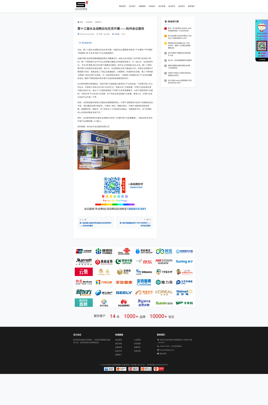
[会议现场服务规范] (109, 369)
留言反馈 (163, 353)
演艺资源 (118, 343)
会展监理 (118, 347)
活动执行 (152, 6)
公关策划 (137, 339)
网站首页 (122, 6)
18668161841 (165, 346)
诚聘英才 (118, 354)
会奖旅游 (137, 343)
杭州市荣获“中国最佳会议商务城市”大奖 (179, 54)
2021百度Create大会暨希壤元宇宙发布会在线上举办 (180, 81)
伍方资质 (262, 53)
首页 (81, 22)
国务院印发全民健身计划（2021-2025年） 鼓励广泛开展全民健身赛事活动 (179, 45)
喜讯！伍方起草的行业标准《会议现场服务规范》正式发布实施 (179, 29)
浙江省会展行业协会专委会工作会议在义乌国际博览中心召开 (179, 37)
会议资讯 (171, 6)
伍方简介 (132, 6)
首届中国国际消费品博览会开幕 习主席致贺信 (179, 66)
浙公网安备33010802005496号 (157, 364)
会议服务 (118, 339)
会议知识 (181, 6)
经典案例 (142, 6)
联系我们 (191, 6)
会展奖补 (137, 347)
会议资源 (161, 6)
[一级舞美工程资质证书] (133, 369)
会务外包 (118, 351)
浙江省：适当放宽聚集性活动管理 (179, 60)
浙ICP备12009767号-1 (138, 364)
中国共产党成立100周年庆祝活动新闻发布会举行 (179, 74)
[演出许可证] (121, 369)
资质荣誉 (137, 351)
